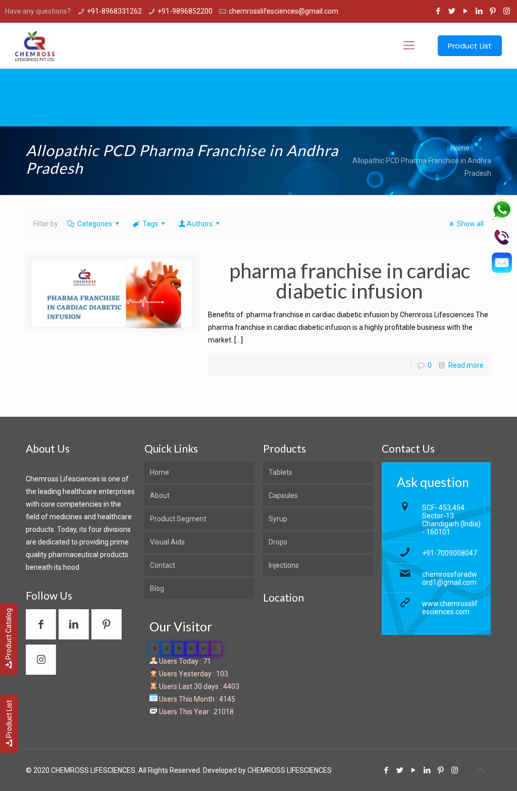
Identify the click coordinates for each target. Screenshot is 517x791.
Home (460, 148)
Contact (162, 565)
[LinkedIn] (479, 11)
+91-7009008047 (449, 553)
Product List (9, 719)
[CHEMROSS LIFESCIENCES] (34, 45)
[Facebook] (438, 11)
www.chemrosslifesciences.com (450, 608)
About (160, 495)
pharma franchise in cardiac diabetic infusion (349, 281)
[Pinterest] (493, 11)
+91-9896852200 (185, 11)
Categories (94, 224)
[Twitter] (452, 11)
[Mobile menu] (409, 45)
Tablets (280, 472)
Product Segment (178, 519)
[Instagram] (506, 11)
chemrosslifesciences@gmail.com (283, 11)
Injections (284, 565)
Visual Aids (167, 542)
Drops (278, 542)
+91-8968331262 (114, 11)
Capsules (283, 495)
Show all (470, 224)
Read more (466, 365)
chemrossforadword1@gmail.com (449, 578)
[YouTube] (465, 11)
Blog (157, 588)
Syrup (278, 519)
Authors (200, 224)
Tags (150, 224)
